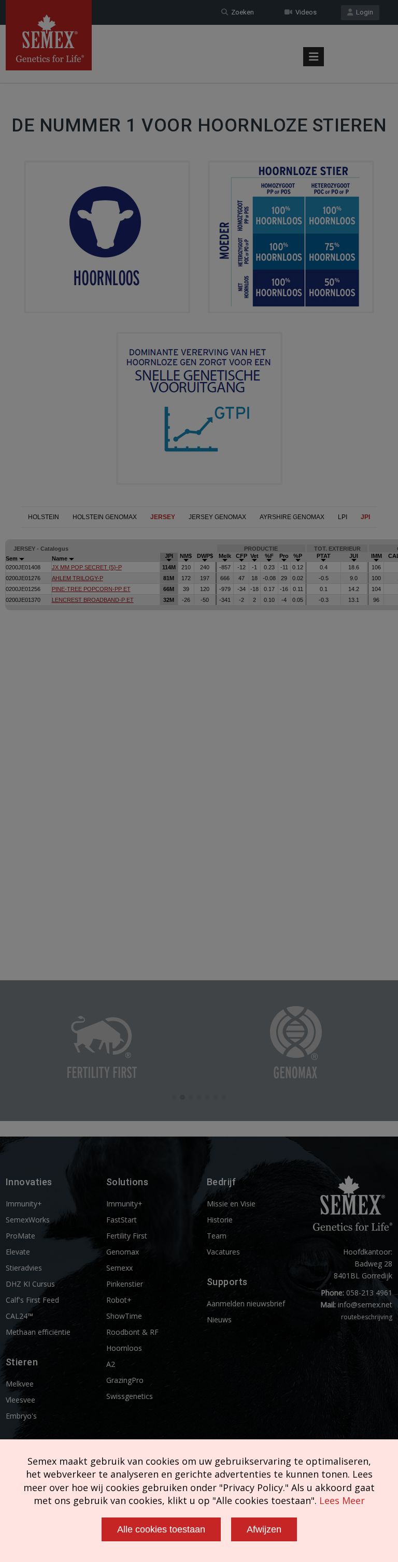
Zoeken (241, 12)
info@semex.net (365, 1304)
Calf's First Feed (32, 1300)
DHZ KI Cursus (30, 1284)
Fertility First (126, 1236)
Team (216, 1236)
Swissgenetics (129, 1396)
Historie (220, 1220)
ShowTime (124, 1316)
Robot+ (119, 1300)
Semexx (119, 1268)
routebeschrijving (366, 1317)
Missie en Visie (231, 1204)
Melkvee (20, 1384)
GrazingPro (125, 1380)
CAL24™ (19, 1316)
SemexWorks (28, 1220)
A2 (110, 1364)
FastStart (121, 1220)
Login (363, 12)
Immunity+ (24, 1204)
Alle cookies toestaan (161, 1529)
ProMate (20, 1236)
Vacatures (223, 1252)
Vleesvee (20, 1400)
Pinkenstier (124, 1284)
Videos (304, 12)
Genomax (122, 1252)
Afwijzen (264, 1529)
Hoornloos (124, 1348)
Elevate (18, 1252)
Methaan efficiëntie (38, 1332)
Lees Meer (342, 1500)
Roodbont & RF (132, 1332)
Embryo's (21, 1416)
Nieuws (219, 1319)
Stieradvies (24, 1268)
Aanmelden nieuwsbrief (246, 1303)
